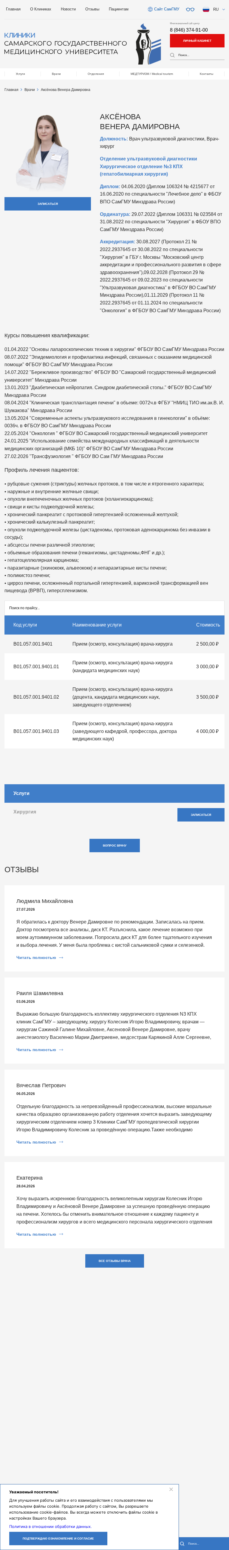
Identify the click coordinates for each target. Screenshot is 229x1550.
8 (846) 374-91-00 (189, 30)
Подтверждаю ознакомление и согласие (58, 1538)
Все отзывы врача (115, 1261)
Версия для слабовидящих (190, 9)
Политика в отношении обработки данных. (50, 1526)
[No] (171, 1489)
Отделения (96, 73)
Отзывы (92, 9)
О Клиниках (40, 9)
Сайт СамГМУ (166, 9)
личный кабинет (197, 40)
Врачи (56, 73)
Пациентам (119, 9)
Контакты (206, 73)
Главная (13, 9)
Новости (68, 9)
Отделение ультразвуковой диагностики (148, 158)
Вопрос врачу (114, 845)
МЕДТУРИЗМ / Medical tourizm (152, 73)
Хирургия (24, 811)
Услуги (20, 73)
